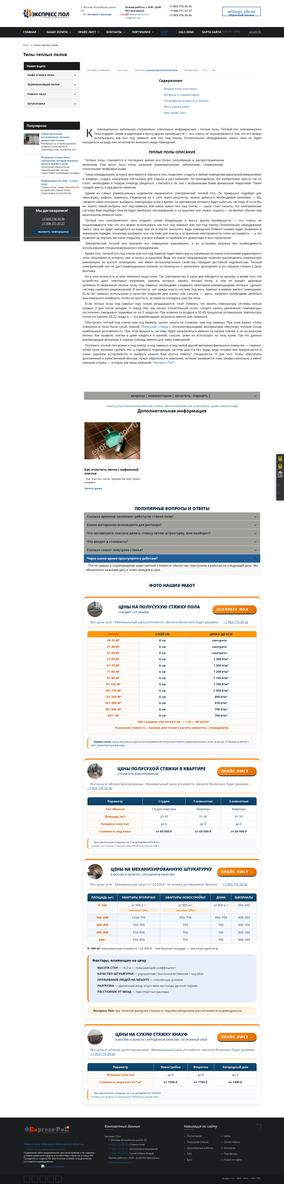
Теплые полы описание (180, 89)
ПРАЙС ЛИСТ (87, 32)
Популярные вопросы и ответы (186, 101)
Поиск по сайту (233, 1159)
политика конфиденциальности (45, 1149)
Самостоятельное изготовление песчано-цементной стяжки (55, 137)
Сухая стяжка (232, 1142)
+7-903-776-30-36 (180, 6)
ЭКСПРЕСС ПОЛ (235, 609)
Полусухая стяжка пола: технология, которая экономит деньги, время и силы (59, 161)
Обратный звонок (242, 12)
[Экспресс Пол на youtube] (35, 1179)
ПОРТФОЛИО (141, 32)
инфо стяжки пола (41, 75)
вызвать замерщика (53, 231)
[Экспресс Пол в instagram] (51, 1179)
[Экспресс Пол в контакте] (27, 1179)
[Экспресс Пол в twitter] (43, 1179)
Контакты (230, 1148)
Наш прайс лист (175, 113)
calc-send (186, 32)
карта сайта (211, 32)
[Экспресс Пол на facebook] (58, 1179)
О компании (194, 1136)
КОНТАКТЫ (114, 32)
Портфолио (231, 1153)
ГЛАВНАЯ (29, 32)
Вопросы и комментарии (181, 95)
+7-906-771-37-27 (180, 11)
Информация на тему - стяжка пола (59, 182)
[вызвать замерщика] (46, 204)
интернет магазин (99, 14)
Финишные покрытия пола (162, 70)
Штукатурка (36, 103)
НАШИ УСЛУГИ (57, 32)
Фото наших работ (177, 107)
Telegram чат (133, 18)
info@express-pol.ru (137, 14)
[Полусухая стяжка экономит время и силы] (31, 162)
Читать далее (93, 488)
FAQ (189, 1153)
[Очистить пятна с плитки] (112, 443)
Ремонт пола (37, 94)
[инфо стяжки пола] (31, 186)
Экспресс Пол (163, 362)
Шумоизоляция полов (44, 84)
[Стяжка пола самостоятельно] (31, 139)
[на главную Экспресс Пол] (47, 1129)
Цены (227, 1136)
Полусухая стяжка (154, 326)
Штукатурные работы (200, 1148)
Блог (164, 32)
